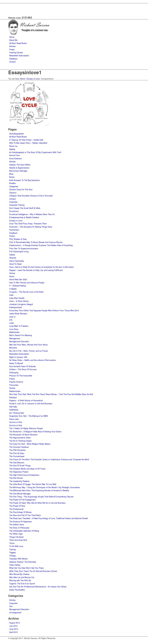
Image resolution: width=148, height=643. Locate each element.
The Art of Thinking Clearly (20, 440)
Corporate (13, 201)
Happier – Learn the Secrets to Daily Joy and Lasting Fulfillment (36, 270)
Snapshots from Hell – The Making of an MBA (28, 415)
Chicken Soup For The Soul (20, 189)
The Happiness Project (18, 471)
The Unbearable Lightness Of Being (24, 530)
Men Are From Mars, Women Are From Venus (28, 344)
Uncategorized (15, 612)
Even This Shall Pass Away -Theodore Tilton (28, 223)
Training (12, 549)
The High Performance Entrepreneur (24, 475)
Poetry (12, 378)
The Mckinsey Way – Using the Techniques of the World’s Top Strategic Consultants (44, 487)
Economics (14, 211)
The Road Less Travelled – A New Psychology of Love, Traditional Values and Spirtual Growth (48, 518)
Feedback (13, 233)
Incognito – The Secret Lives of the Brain (26, 291)
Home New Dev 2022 (18, 279)
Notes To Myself (16, 363)
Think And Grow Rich (18, 540)
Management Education (19, 341)
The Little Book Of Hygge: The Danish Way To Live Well (32, 484)
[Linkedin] (10, 8)
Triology (12, 555)
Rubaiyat (13, 397)
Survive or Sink (15, 422)
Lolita (11, 323)
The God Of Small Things (20, 465)
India (11, 295)
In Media (12, 288)
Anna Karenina (15, 158)
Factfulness (14, 229)
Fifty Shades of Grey (18, 239)
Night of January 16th (18, 357)
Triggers (12, 552)
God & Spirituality (16, 260)
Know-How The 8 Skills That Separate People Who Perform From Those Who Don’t (44, 310)
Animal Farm (14, 155)
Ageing (12, 149)
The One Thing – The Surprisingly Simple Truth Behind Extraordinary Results (41, 496)
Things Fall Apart (16, 537)
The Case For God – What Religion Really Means (29, 443)
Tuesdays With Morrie (18, 558)
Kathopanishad (15, 307)
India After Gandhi (16, 298)
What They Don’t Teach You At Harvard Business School (33, 571)
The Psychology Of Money (20, 512)
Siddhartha (13, 409)
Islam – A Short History (19, 301)
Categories (13, 186)
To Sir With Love (16, 546)
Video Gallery (15, 564)
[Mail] (10, 11)
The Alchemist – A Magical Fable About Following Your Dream (35, 431)
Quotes (12, 388)
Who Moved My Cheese (19, 574)
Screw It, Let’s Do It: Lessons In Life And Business (30, 403)
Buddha (12, 183)
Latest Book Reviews (18, 313)
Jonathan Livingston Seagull (21, 304)
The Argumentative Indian (20, 437)
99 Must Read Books (18, 136)
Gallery (12, 254)
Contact (12, 198)
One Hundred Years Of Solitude (22, 366)
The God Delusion (16, 462)
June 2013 (13, 629)
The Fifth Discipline (17, 450)
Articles (12, 161)
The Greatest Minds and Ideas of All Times (27, 468)
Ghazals (12, 257)
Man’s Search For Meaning (20, 335)
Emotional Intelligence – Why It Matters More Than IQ (31, 214)
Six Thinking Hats (16, 412)
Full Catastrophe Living (18, 251)
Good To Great (15, 263)
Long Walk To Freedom (18, 326)
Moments (13, 347)
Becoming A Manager (18, 170)
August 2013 (14, 622)
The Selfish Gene (16, 524)
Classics (12, 192)
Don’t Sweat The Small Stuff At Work (24, 208)
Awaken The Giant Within (19, 164)
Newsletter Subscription (19, 353)
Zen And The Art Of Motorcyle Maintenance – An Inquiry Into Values (37, 586)
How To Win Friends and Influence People (26, 282)
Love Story (13, 329)
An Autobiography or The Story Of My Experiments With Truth (35, 152)
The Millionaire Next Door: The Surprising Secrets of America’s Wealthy (39, 490)
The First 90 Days (16, 453)
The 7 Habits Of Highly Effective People (26, 428)
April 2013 (13, 632)
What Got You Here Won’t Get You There (26, 567)
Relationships (15, 391)
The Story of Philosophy (19, 527)
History (12, 273)
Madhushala (14, 332)
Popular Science (16, 381)
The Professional (16, 509)
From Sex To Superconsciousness (23, 248)
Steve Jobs (14, 419)
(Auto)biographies (16, 133)
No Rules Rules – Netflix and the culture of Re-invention (32, 360)
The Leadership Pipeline (19, 481)
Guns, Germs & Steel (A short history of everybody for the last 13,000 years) (41, 267)
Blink (11, 174)
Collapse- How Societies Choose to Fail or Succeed (30, 195)
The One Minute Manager (19, 493)
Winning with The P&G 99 (20, 580)
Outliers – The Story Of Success (23, 369)
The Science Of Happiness (20, 521)
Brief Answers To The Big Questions (24, 180)
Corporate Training (16, 204)
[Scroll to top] (0, 641)
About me (13, 146)
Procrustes (13, 385)
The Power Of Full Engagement (22, 499)
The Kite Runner (16, 478)
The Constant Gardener (19, 447)
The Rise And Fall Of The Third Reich (25, 515)
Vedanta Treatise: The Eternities (22, 561)
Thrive (11, 543)
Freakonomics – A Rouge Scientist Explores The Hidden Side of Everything (41, 245)
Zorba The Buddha (17, 589)
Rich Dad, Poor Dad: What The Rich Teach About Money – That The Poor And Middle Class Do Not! (51, 394)
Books (12, 177)
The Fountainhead (16, 456)
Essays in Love (33, 78)
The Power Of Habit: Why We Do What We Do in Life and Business (37, 502)
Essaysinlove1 (25, 72)
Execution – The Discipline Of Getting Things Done (30, 226)
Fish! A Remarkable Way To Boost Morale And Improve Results (36, 242)
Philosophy (13, 372)
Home (22, 78)
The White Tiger (16, 533)
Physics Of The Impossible (20, 375)
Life (10, 319)
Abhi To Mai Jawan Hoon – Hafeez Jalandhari (28, 142)
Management (14, 338)
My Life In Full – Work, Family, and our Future (28, 350)
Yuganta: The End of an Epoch (22, 583)
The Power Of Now (17, 505)
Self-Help (13, 406)
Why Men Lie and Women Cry (21, 577)
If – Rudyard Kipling (17, 285)
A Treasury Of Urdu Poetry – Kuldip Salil (26, 139)
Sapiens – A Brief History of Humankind (26, 400)
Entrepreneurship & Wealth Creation (24, 217)
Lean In (12, 316)
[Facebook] (10, 4)
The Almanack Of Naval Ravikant (23, 434)
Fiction (12, 236)
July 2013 (13, 625)
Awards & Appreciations (19, 167)
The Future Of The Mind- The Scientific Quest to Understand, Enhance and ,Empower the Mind (49, 459)
